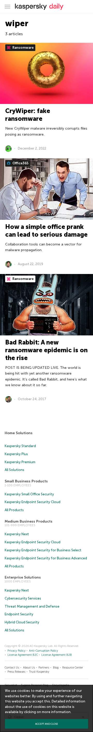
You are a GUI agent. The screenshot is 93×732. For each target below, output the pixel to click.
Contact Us (12, 667)
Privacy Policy (16, 650)
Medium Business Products (28, 521)
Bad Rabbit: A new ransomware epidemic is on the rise (46, 350)
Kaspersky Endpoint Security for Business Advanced (46, 558)
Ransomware (23, 48)
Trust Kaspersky (39, 671)
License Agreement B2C (22, 655)
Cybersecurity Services (23, 598)
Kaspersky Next (17, 534)
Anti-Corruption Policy (43, 650)
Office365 (20, 163)
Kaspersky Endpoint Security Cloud (32, 502)
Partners (43, 667)
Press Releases (16, 671)
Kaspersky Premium (20, 462)
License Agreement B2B (56, 655)
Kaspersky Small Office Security (29, 494)
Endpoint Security (19, 614)
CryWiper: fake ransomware (27, 114)
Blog (56, 667)
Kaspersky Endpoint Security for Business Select (43, 550)
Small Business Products (26, 481)
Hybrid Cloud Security (22, 622)
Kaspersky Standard (20, 446)
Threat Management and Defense (32, 606)
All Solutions (14, 470)
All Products (14, 510)
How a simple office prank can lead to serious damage (46, 230)
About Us (29, 667)
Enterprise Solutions (23, 577)
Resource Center (72, 667)
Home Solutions (19, 433)
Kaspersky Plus (16, 454)
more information (56, 712)
